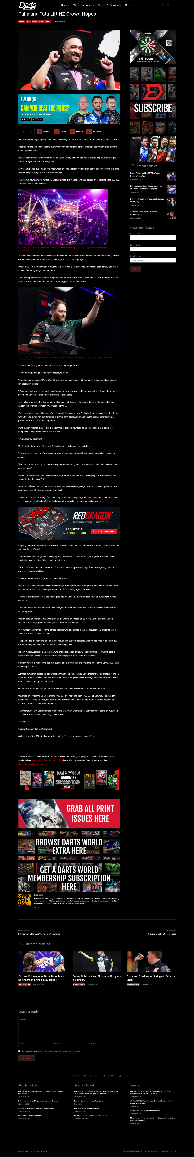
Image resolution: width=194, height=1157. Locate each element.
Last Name (135, 245)
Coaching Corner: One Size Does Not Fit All (90, 1115)
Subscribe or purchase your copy (33, 764)
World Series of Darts (41, 22)
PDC (28, 22)
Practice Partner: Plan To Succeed (87, 1108)
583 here (93, 736)
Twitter (127, 1076)
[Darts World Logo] (33, 5)
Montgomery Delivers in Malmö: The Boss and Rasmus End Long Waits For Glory (152, 1119)
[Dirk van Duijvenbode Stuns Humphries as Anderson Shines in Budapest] (171, 189)
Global (22, 22)
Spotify (111, 1076)
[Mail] (35, 907)
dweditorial (38, 895)
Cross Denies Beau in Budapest (30, 1115)
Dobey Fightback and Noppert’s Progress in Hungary (97, 978)
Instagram (93, 1076)
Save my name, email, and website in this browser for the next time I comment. (51, 1051)
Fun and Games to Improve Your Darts (88, 1101)
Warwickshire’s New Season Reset (162, 934)
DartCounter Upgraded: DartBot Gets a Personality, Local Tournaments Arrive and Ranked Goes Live (96, 1092)
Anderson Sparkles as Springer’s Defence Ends (151, 978)
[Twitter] (173, 5)
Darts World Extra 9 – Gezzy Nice (47, 760)
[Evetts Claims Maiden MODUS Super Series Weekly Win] (171, 176)
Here (79, 756)
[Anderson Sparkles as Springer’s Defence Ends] (171, 214)
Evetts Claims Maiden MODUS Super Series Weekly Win (145, 174)
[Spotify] (103, 1075)
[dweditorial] (24, 901)
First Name (135, 233)
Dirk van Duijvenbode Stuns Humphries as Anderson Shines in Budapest (146, 187)
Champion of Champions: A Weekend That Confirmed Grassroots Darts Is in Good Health (150, 1092)
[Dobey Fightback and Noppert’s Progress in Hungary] (171, 201)
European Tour (24, 984)
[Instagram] (168, 5)
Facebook (75, 1076)
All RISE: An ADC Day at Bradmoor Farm (145, 1110)
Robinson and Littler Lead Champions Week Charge (39, 934)
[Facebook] (162, 5)
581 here (68, 736)
